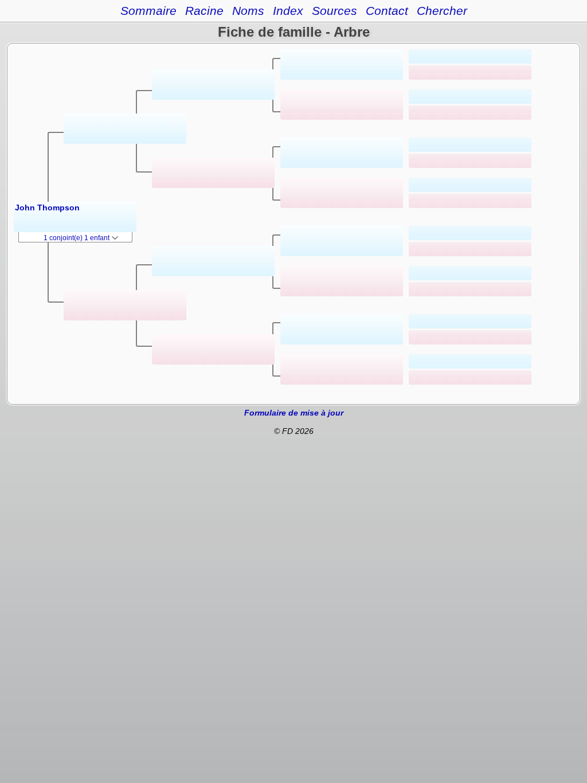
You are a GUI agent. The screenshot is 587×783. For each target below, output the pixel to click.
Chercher (442, 10)
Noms (248, 10)
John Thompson (47, 207)
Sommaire (148, 10)
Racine (204, 10)
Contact (387, 10)
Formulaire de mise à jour (293, 412)
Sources (334, 10)
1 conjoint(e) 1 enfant (77, 238)
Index (288, 10)
